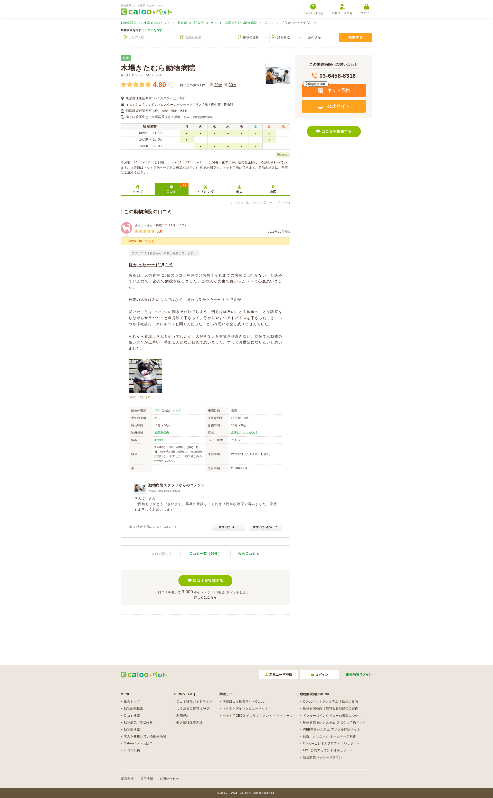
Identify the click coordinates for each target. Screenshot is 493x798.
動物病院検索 (133, 708)
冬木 (214, 23)
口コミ (269, 23)
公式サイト (338, 106)
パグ (177, 410)
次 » (248, 554)
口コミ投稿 (132, 750)
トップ (137, 192)
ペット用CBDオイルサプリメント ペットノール (258, 715)
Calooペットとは (312, 13)
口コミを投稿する (208, 580)
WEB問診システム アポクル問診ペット (331, 729)
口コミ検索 (132, 715)
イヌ (157, 410)
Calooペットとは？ (138, 743)
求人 (239, 192)
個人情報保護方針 (189, 722)
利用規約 (182, 715)
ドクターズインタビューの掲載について (332, 715)
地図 (273, 192)
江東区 (199, 23)
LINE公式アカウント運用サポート (328, 750)
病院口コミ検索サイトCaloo (244, 701)
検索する (355, 37)
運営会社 (127, 779)
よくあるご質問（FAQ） (194, 708)
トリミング (205, 192)
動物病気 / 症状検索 (138, 722)
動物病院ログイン (359, 674)
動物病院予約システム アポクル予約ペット (334, 722)
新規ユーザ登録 (342, 13)
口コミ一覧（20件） (205, 554)
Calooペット (145, 23)
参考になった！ (229, 526)
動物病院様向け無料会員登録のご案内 (330, 708)
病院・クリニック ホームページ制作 (329, 736)
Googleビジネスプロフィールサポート (331, 743)
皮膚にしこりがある (244, 432)
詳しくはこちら (205, 597)
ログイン (366, 13)
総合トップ (132, 701)
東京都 (182, 23)
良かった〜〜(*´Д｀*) (151, 264)
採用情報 (146, 779)
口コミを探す (154, 30)
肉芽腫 (158, 439)
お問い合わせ (169, 779)
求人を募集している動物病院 (145, 736)
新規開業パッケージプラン (322, 757)
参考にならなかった (265, 526)
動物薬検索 (132, 729)
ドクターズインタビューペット (245, 708)
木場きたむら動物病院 (241, 23)
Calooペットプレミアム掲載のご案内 (330, 701)
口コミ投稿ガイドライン (194, 701)
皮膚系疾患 (161, 432)
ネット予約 (338, 90)
